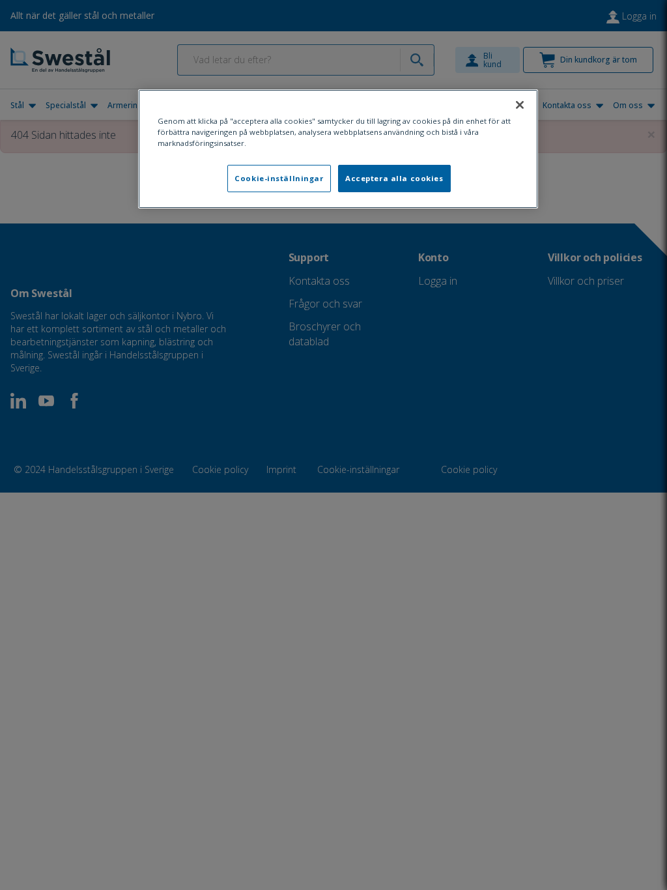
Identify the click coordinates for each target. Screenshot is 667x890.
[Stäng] (519, 105)
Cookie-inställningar (278, 178)
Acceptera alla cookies (394, 178)
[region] (338, 148)
